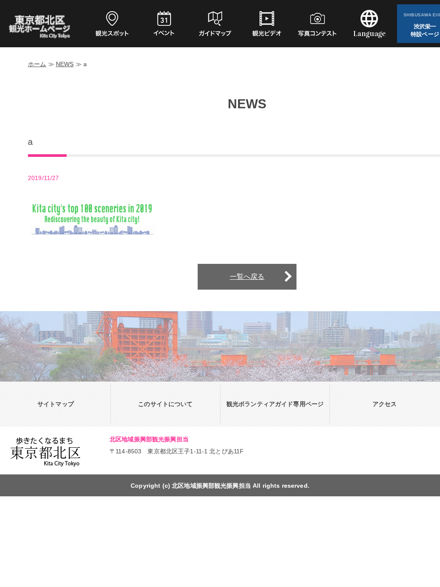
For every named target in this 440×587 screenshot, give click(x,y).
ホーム (37, 64)
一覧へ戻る (247, 276)
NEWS (65, 64)
